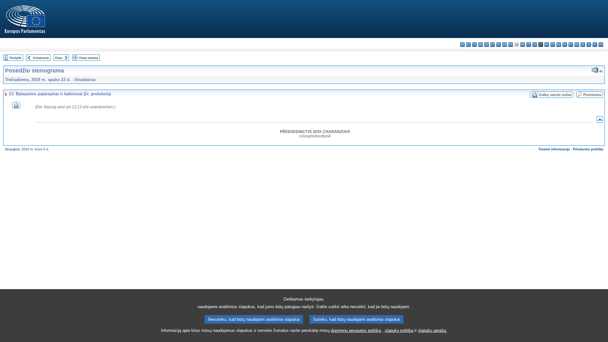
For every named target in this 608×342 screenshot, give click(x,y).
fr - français (510, 44)
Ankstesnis (41, 58)
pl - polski (564, 44)
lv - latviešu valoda (534, 44)
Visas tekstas (88, 58)
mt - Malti (552, 44)
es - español (468, 44)
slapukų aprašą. (432, 330)
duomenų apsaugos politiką (356, 330)
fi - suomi (594, 44)
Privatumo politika (588, 149)
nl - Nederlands (558, 44)
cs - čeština (474, 44)
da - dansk (480, 44)
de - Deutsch (486, 44)
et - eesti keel (492, 44)
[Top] (599, 121)
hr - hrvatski (522, 44)
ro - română (576, 44)
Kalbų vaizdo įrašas (555, 95)
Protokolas (592, 95)
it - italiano (528, 44)
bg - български (462, 44)
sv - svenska (600, 44)
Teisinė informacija (554, 149)
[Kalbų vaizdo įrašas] (16, 107)
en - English (504, 44)
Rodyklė (16, 58)
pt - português (570, 44)
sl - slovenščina (588, 44)
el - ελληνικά (498, 44)
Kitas (58, 58)
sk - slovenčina (582, 44)
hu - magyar (546, 44)
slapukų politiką (399, 330)
